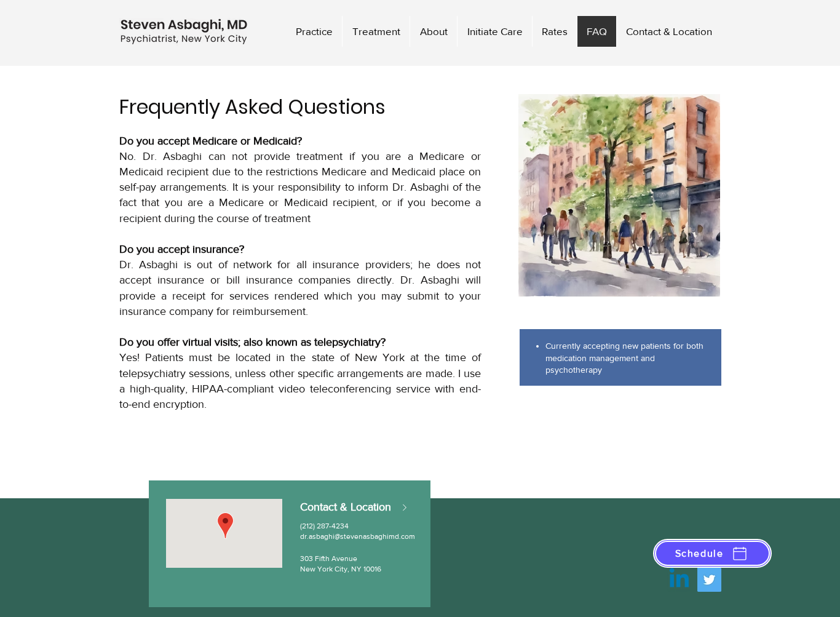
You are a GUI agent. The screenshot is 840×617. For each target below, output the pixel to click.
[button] (712, 553)
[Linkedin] (679, 580)
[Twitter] (709, 580)
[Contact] (407, 507)
